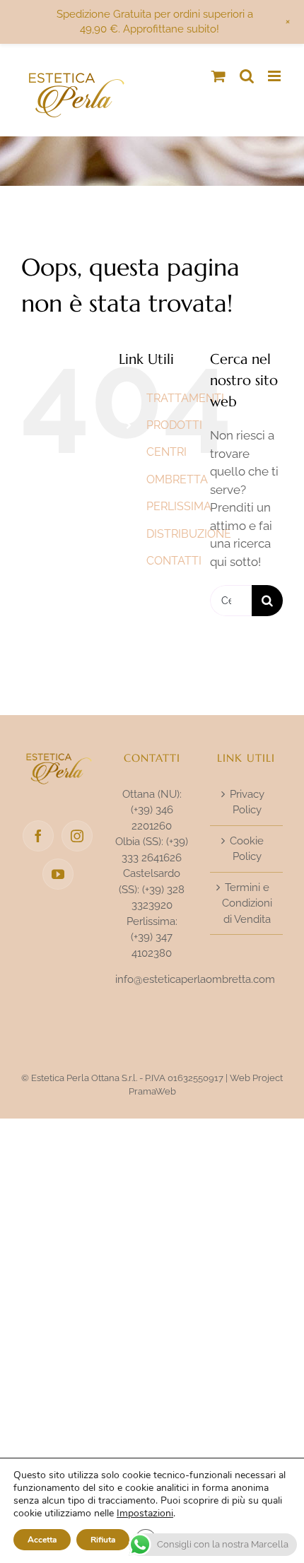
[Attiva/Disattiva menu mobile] (275, 76)
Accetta (42, 1539)
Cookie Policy (247, 848)
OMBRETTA (177, 479)
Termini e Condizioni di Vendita (247, 903)
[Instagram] (77, 835)
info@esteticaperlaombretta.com (195, 979)
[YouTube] (58, 874)
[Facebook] (38, 835)
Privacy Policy (247, 802)
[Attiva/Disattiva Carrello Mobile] (218, 76)
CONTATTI (173, 560)
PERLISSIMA (178, 506)
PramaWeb (152, 1091)
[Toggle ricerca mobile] (247, 76)
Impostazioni (145, 1513)
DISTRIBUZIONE (188, 534)
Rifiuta (102, 1539)
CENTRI (166, 452)
